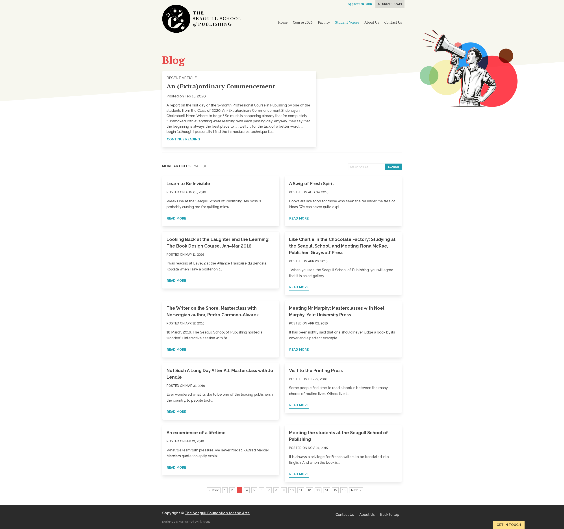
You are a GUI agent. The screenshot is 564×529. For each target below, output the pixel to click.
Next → (356, 490)
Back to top (389, 514)
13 (318, 490)
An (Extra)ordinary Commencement (221, 86)
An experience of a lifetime (196, 432)
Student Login (390, 4)
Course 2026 (303, 22)
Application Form (360, 4)
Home (283, 22)
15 (335, 490)
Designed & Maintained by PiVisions (186, 521)
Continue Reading (183, 139)
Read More (176, 218)
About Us (371, 22)
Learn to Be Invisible (188, 183)
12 (309, 490)
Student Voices (347, 22)
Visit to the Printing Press (316, 370)
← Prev (214, 490)
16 (343, 490)
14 (326, 490)
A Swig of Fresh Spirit (311, 183)
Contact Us (393, 22)
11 (300, 490)
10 (292, 490)
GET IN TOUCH (509, 525)
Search (393, 166)
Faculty (324, 22)
